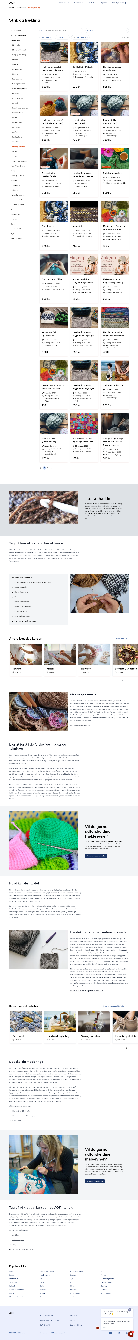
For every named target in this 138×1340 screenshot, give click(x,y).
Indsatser (77, 3)
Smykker (15, 142)
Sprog (13, 171)
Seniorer (14, 180)
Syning (14, 151)
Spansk (11, 1271)
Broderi (15, 60)
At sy (14, 1245)
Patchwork (16, 127)
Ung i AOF (74, 1315)
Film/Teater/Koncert (18, 229)
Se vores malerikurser (95, 1181)
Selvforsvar (13, 1282)
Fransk (42, 1282)
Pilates (103, 1275)
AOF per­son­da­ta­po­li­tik (58, 1333)
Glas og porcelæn (18, 84)
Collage (15, 64)
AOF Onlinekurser (46, 1315)
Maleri (14, 118)
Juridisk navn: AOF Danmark (50, 1320)
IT (11, 209)
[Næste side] (51, 468)
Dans (41, 1279)
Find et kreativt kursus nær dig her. (21, 1249)
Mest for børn (17, 122)
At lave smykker (18, 1240)
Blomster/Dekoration (19, 50)
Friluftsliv (14, 219)
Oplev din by (15, 185)
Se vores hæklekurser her (96, 856)
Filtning (15, 74)
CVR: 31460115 (45, 1325)
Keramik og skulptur (19, 98)
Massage (43, 1290)
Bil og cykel (16, 45)
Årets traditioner (17, 238)
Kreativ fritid (21, 8)
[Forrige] (123, 680)
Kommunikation (16, 214)
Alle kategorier (16, 31)
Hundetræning (45, 1275)
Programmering (106, 1282)
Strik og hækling (18, 147)
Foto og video (17, 79)
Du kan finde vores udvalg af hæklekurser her (86, 991)
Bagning (104, 1286)
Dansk (11, 1275)
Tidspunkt (45, 37)
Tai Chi (72, 1297)
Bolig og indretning (19, 55)
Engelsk (73, 1275)
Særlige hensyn (17, 137)
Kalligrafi (15, 93)
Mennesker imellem (18, 195)
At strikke (15, 1235)
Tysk (71, 1279)
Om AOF (91, 3)
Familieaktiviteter (17, 200)
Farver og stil (17, 69)
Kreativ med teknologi (20, 108)
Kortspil (15, 103)
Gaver (13, 224)
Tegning (15, 156)
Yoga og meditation (47, 1271)
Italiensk (12, 1286)
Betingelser (43, 1333)
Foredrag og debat (17, 176)
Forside (12, 8)
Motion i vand (106, 1293)
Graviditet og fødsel (16, 1290)
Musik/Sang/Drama (18, 166)
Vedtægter (74, 1320)
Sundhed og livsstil (17, 205)
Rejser (13, 234)
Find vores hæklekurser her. (80, 725)
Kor (71, 1282)
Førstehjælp (13, 1279)
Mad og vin (14, 190)
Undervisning (62, 3)
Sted (92, 30)
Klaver (72, 1286)
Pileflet (14, 132)
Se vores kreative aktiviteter (113, 1006)
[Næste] (127, 680)
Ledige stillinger (76, 1325)
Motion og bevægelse (18, 35)
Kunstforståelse (18, 113)
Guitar (42, 1286)
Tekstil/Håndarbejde (19, 161)
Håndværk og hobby (19, 89)
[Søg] (42, 30)
